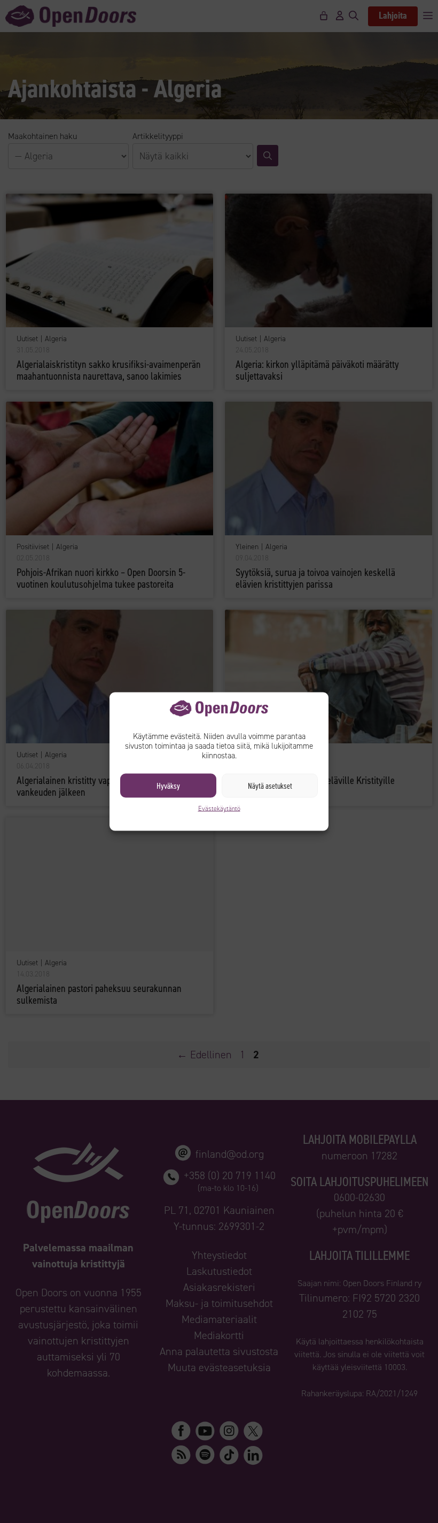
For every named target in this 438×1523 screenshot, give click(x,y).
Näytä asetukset (270, 785)
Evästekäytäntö (219, 808)
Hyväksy (168, 785)
